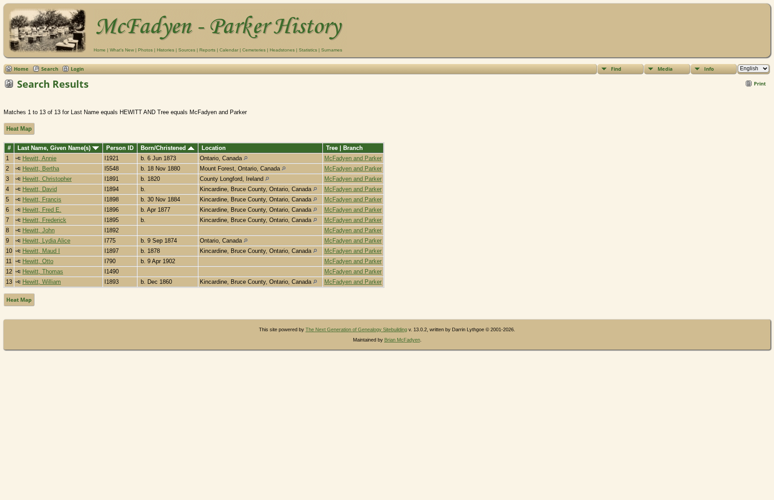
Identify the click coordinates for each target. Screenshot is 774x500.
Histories (165, 49)
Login (77, 68)
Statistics (308, 49)
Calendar (228, 49)
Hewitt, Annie (39, 158)
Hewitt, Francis (41, 199)
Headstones (282, 49)
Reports (207, 49)
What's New (122, 49)
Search (49, 68)
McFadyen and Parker (353, 158)
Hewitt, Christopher (47, 178)
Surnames (331, 49)
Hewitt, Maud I (41, 251)
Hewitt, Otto (37, 261)
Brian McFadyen (402, 339)
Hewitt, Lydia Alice (46, 240)
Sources (186, 49)
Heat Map (19, 128)
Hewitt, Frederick (44, 220)
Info (709, 68)
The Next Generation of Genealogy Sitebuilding (356, 329)
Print (760, 83)
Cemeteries (254, 49)
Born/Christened (164, 148)
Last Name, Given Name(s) (54, 148)
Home (100, 49)
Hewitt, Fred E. (41, 209)
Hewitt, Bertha (40, 168)
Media (665, 68)
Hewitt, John (38, 230)
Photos (145, 49)
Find (616, 68)
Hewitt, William (41, 281)
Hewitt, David (39, 189)
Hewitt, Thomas (42, 271)
